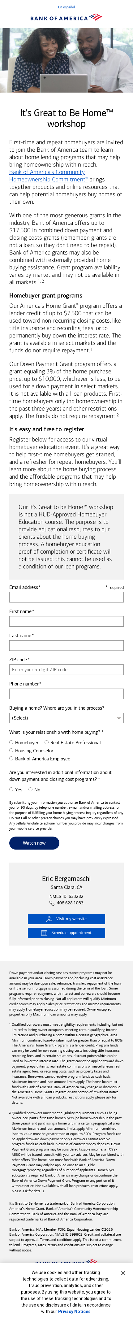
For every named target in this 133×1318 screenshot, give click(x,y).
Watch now (41, 843)
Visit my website (71, 918)
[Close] (123, 1273)
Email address (23, 587)
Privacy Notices (74, 1311)
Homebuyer (26, 743)
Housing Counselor (34, 751)
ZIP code (18, 660)
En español (66, 7)
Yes (18, 790)
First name (20, 611)
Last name (20, 635)
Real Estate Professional (75, 743)
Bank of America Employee (42, 759)
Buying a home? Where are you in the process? (56, 708)
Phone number (24, 684)
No (37, 790)
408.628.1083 (70, 903)
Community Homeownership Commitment (48, 175)
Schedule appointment (71, 932)
